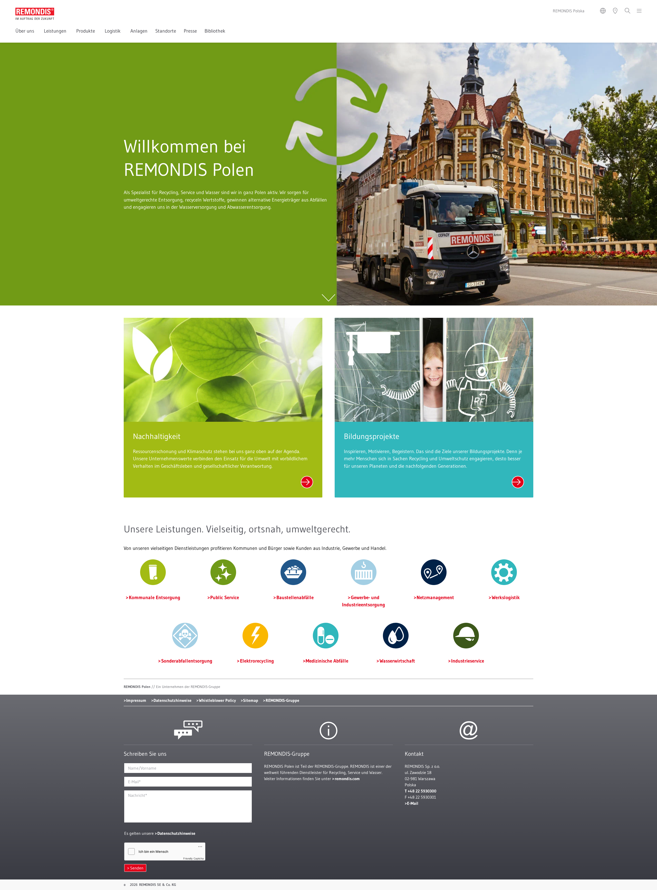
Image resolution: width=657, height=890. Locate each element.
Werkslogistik (506, 597)
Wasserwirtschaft (397, 661)
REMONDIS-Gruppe (282, 700)
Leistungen (56, 31)
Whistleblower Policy (217, 700)
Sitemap (250, 700)
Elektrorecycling (257, 661)
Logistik (114, 31)
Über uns (25, 31)
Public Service (224, 597)
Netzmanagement (435, 597)
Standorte (165, 31)
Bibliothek (215, 31)
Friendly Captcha (193, 858)
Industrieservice (467, 661)
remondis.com (347, 778)
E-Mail (412, 803)
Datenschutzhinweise (172, 700)
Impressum (136, 700)
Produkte (86, 31)
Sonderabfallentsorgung (186, 661)
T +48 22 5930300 (420, 790)
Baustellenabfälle (295, 597)
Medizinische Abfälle (327, 661)
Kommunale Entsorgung (154, 597)
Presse (190, 31)
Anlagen (139, 31)
